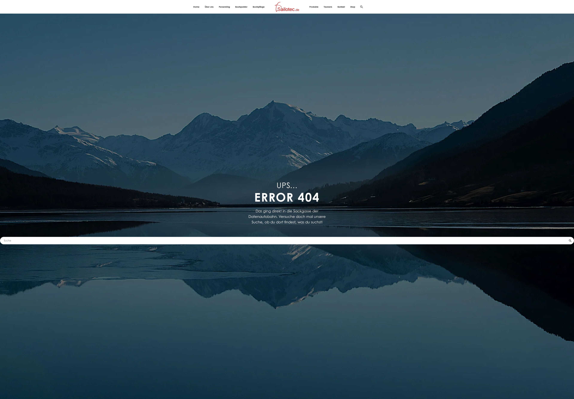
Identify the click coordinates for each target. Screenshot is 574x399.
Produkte (313, 6)
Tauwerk (328, 6)
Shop (352, 6)
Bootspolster (241, 6)
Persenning (224, 6)
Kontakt (341, 6)
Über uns (209, 6)
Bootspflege (259, 6)
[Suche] (361, 7)
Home (196, 6)
